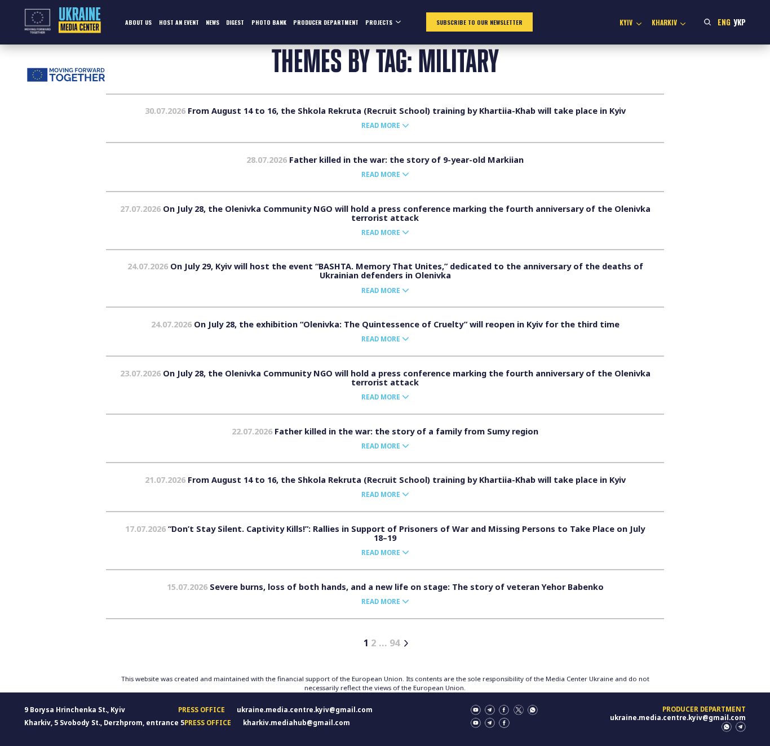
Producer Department (326, 22)
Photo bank (268, 22)
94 (395, 642)
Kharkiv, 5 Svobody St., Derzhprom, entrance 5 (104, 722)
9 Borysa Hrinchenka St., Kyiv (74, 709)
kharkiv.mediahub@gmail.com (296, 722)
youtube (476, 710)
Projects (378, 22)
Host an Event (179, 22)
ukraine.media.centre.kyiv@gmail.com (305, 709)
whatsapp (533, 710)
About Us (138, 22)
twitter (519, 710)
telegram (490, 710)
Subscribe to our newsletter (479, 22)
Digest (235, 22)
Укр (739, 22)
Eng (724, 22)
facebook (504, 710)
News (212, 22)
